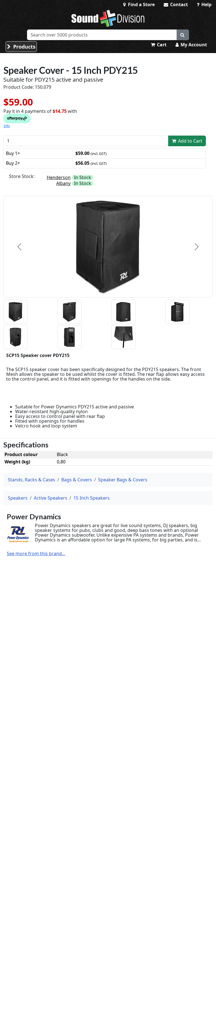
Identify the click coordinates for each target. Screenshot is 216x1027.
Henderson (59, 177)
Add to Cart (189, 141)
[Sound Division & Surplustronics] (108, 18)
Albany (63, 183)
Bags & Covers (76, 480)
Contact (178, 4)
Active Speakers (50, 498)
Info (7, 125)
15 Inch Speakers (91, 498)
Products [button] (23, 46)
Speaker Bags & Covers (122, 480)
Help (206, 4)
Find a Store (141, 4)
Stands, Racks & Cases (31, 480)
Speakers (18, 498)
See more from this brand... (36, 553)
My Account (193, 45)
